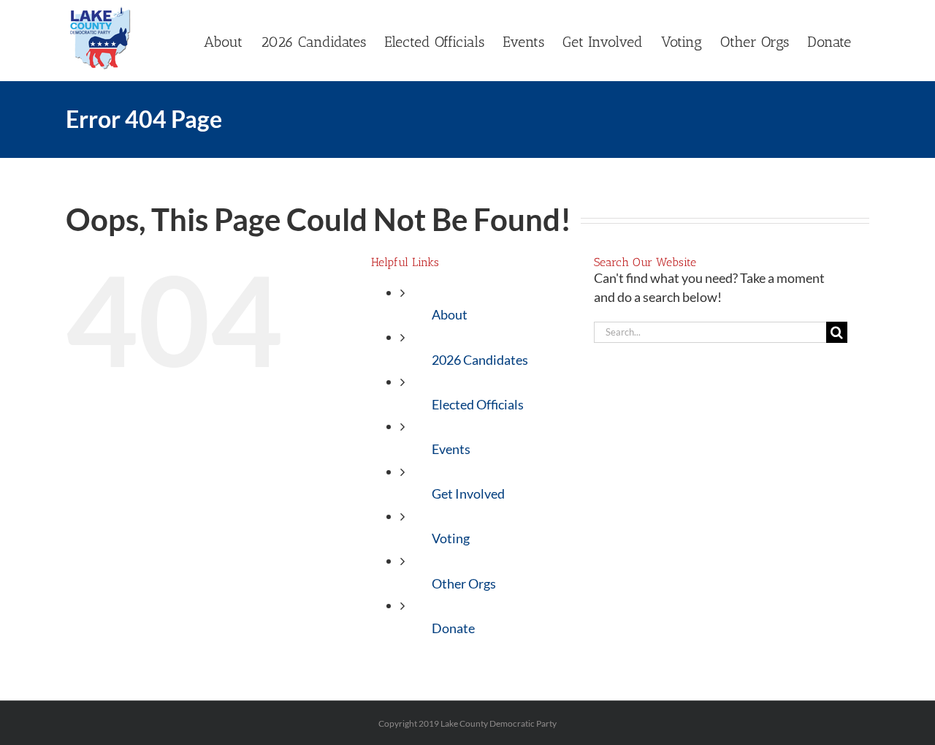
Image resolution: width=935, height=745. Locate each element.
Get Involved (468, 493)
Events (451, 449)
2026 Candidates (480, 360)
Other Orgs (464, 583)
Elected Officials (478, 404)
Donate (453, 628)
